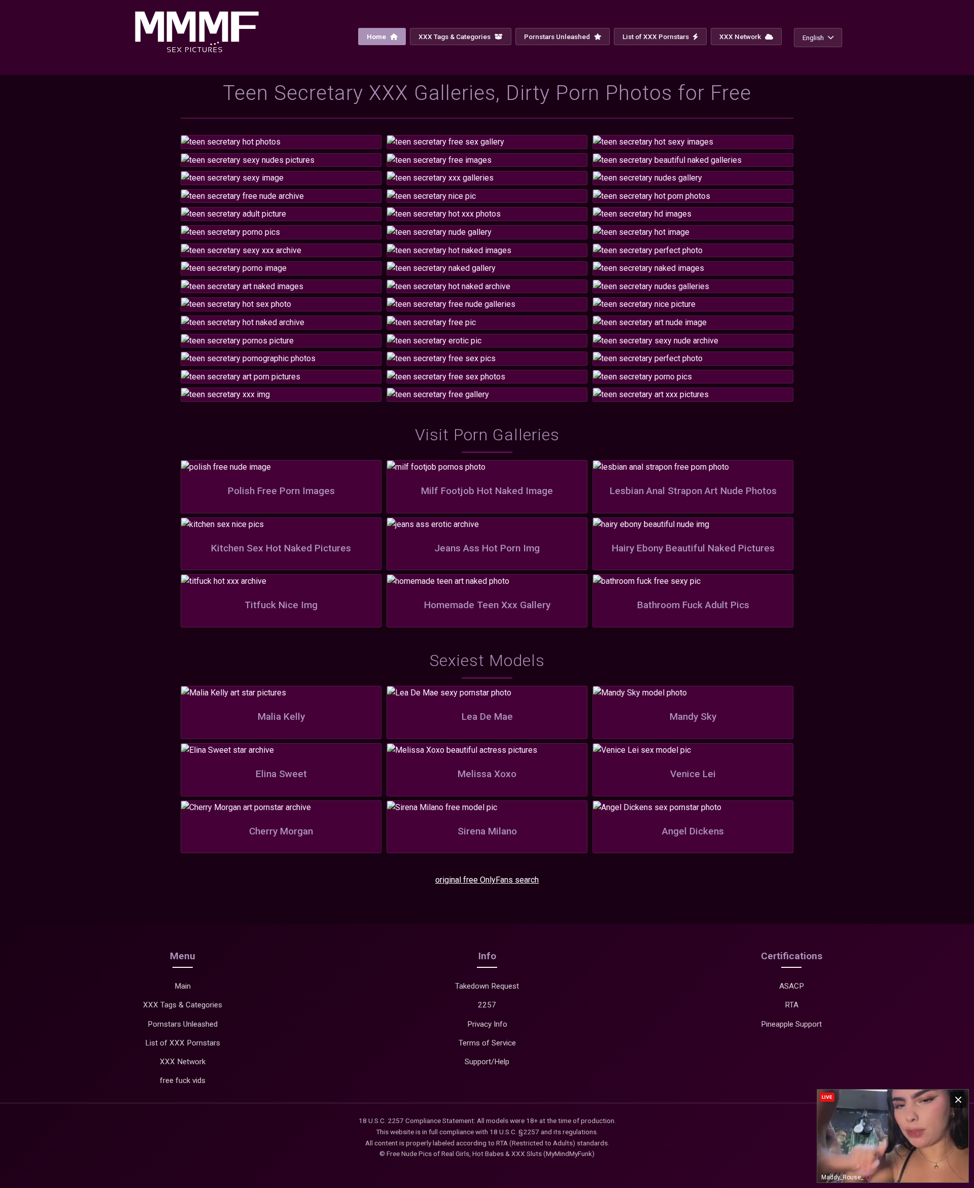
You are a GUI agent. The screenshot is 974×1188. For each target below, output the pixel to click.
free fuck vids (182, 1080)
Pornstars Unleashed (558, 36)
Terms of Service (487, 1042)
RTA (791, 1004)
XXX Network (740, 36)
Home (377, 36)
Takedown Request (487, 986)
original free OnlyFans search (487, 880)
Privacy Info (487, 1024)
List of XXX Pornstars (656, 36)
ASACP (791, 986)
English (813, 37)
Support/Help (487, 1061)
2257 (487, 1004)
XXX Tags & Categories (455, 36)
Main (183, 986)
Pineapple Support (791, 1024)
